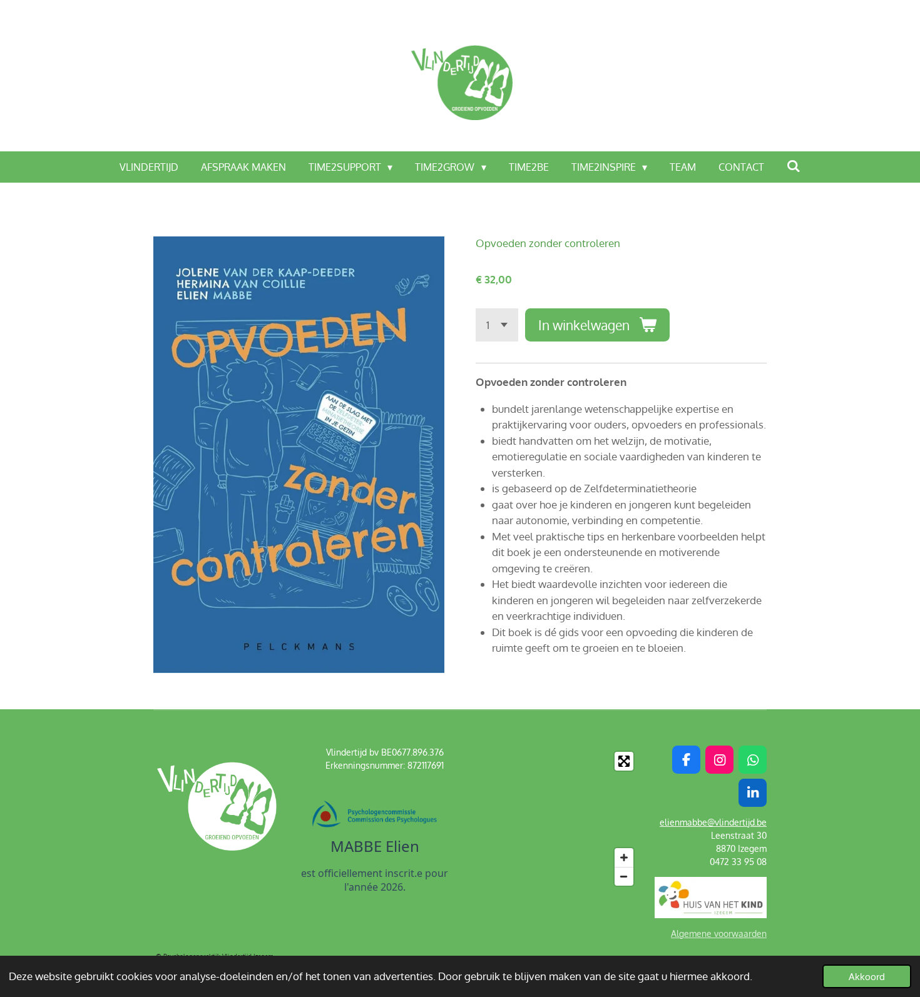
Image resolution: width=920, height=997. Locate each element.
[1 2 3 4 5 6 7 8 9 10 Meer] (497, 325)
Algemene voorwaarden (719, 933)
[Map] (566, 819)
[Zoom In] (624, 857)
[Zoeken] (794, 165)
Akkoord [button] (867, 976)
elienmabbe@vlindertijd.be (713, 822)
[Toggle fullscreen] (624, 761)
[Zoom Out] (624, 876)
